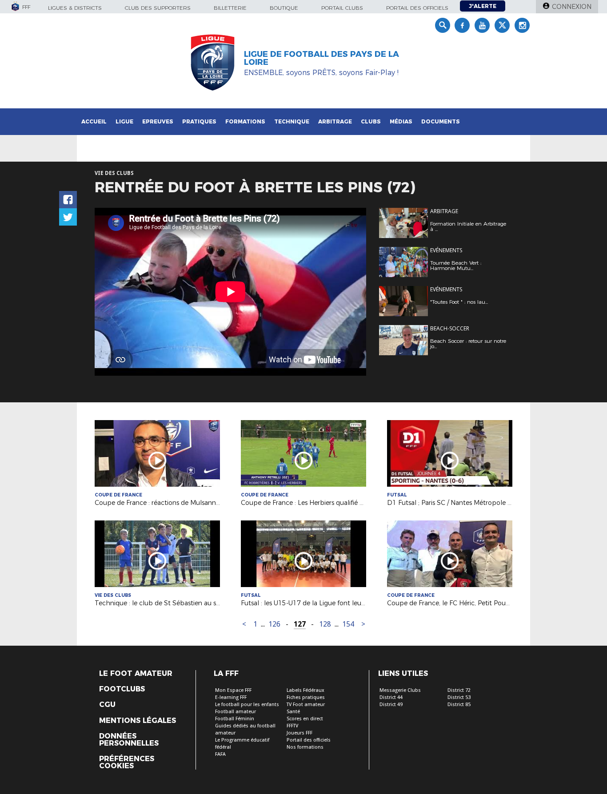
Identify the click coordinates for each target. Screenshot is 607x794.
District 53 (459, 697)
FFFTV (292, 726)
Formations (245, 121)
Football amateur (235, 712)
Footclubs (122, 689)
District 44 (391, 697)
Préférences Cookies (126, 762)
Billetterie (230, 7)
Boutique (284, 7)
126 (274, 624)
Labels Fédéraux (305, 690)
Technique (291, 121)
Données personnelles (129, 740)
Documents (440, 121)
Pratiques (199, 121)
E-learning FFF (231, 697)
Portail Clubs (342, 7)
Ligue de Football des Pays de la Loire (321, 58)
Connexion (571, 7)
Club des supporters (158, 7)
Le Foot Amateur (135, 673)
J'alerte (482, 6)
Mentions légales (137, 720)
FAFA (220, 754)
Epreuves (157, 121)
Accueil (94, 121)
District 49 (391, 704)
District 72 (459, 690)
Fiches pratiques (306, 697)
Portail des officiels (417, 7)
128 (325, 624)
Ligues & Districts (75, 7)
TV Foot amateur (306, 704)
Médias (401, 121)
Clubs (371, 121)
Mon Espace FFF (233, 690)
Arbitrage (335, 121)
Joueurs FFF (299, 733)
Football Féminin (234, 719)
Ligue (124, 121)
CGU (107, 704)
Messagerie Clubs (400, 690)
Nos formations (305, 747)
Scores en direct (305, 719)
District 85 (459, 704)
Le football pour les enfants (247, 704)
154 (348, 624)
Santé (293, 712)
